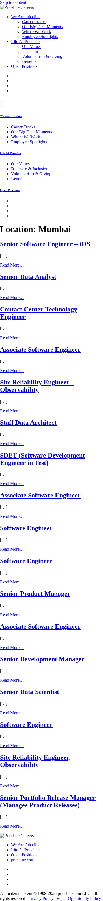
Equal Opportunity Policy (79, 898)
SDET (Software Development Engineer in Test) (42, 459)
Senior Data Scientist (29, 691)
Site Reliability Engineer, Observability (35, 761)
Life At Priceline (25, 41)
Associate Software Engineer (40, 349)
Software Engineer (26, 528)
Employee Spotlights (40, 36)
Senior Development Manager (42, 659)
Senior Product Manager (35, 593)
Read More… (12, 265)
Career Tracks (34, 21)
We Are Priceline (25, 16)
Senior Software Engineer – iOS (45, 244)
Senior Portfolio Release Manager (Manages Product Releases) (48, 801)
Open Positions (24, 66)
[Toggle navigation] (2, 101)
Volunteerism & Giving (42, 56)
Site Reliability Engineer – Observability (37, 386)
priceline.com (22, 859)
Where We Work (36, 31)
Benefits (29, 61)
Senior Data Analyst (28, 276)
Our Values (31, 46)
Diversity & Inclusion (29, 168)
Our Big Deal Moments (42, 26)
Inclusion (30, 51)
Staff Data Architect (28, 422)
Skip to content (13, 2)
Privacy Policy (41, 898)
